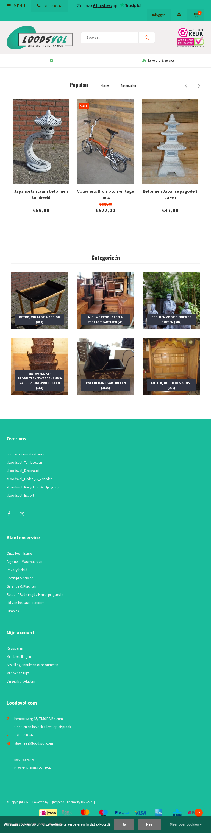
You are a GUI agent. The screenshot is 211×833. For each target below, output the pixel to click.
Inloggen (158, 15)
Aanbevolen (128, 85)
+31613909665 (52, 6)
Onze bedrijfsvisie (19, 553)
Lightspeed (56, 802)
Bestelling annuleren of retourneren (32, 665)
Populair (79, 85)
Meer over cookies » (186, 824)
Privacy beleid (17, 570)
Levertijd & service (161, 60)
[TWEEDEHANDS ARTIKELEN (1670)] (105, 366)
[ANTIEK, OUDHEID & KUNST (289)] (171, 366)
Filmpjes (13, 611)
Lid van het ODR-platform (26, 602)
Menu (19, 6)
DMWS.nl (87, 802)
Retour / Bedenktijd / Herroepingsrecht (35, 594)
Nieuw (105, 85)
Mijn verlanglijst (18, 673)
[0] (196, 15)
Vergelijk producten (21, 681)
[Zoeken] (146, 37)
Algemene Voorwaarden (24, 561)
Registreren (15, 648)
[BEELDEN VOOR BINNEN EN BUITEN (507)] (171, 300)
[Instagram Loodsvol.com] (22, 514)
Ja (124, 824)
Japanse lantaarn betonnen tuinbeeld (41, 194)
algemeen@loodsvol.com (33, 743)
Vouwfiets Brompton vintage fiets (105, 194)
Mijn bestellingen (19, 656)
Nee (149, 824)
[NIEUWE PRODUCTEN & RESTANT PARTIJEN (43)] (105, 300)
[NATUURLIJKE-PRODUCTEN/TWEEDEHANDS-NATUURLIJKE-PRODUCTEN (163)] (39, 366)
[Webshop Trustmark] (189, 37)
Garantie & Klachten (21, 586)
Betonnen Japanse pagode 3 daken (170, 194)
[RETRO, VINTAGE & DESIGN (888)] (39, 300)
